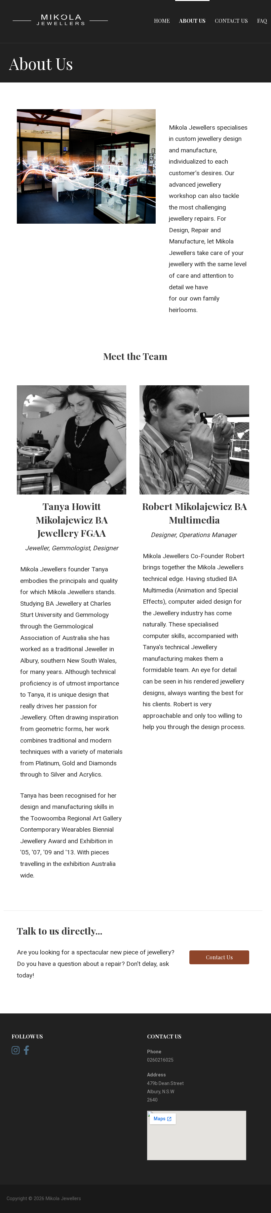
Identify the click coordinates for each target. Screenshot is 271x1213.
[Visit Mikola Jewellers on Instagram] (16, 1052)
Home (162, 20)
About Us (192, 20)
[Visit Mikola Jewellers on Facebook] (26, 1052)
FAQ (262, 20)
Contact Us (231, 20)
